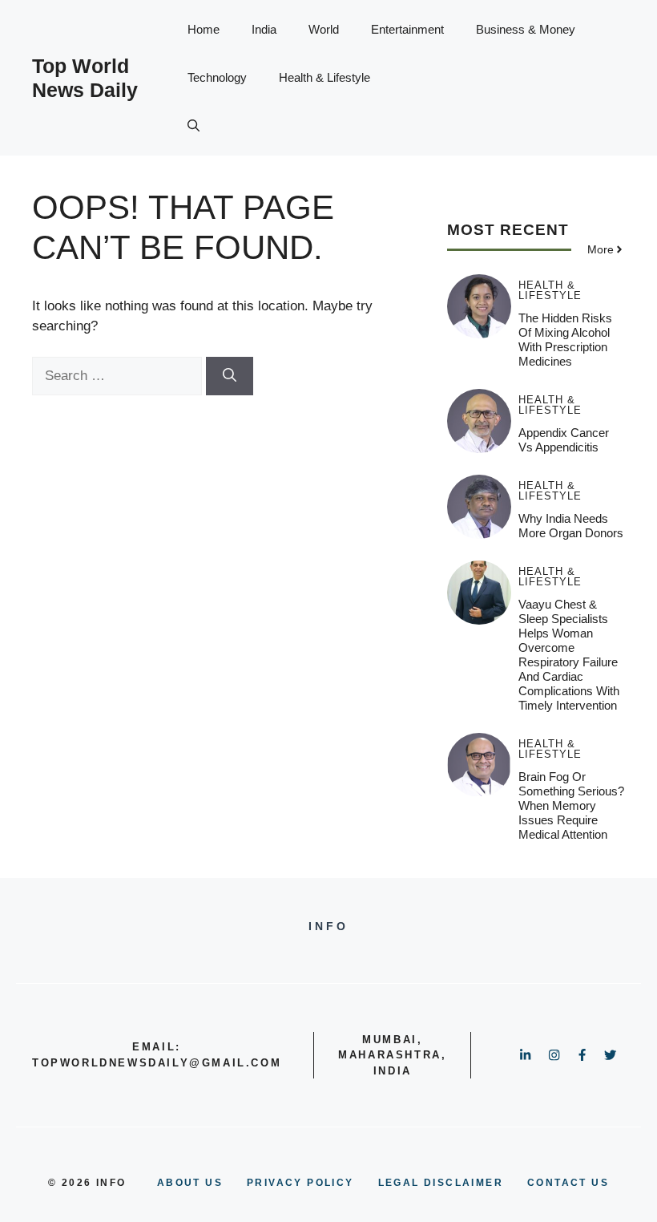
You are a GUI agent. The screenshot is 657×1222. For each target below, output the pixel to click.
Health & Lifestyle (324, 77)
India (264, 29)
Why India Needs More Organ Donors (570, 526)
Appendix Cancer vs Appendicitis (563, 440)
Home (203, 29)
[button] (193, 126)
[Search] (229, 376)
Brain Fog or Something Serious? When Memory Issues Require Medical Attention (571, 805)
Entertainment (407, 29)
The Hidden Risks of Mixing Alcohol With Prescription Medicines (565, 339)
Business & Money (525, 29)
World (323, 29)
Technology (217, 77)
